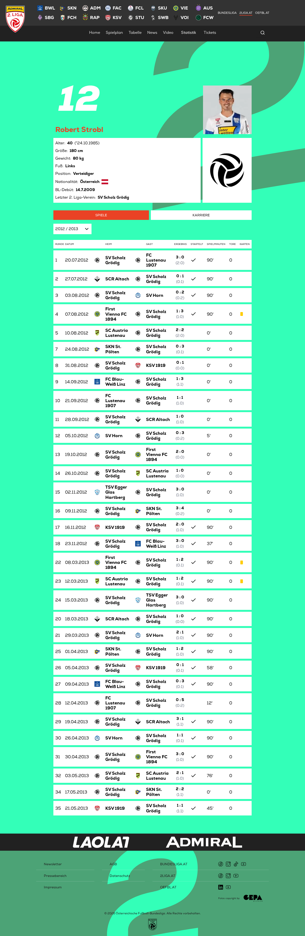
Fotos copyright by (229, 898)
